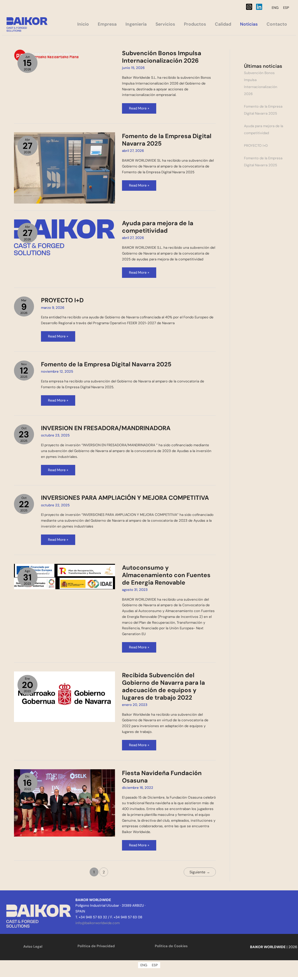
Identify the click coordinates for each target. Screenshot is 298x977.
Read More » (142, 107)
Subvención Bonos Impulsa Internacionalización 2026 (161, 57)
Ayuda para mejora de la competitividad (157, 227)
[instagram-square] (250, 6)
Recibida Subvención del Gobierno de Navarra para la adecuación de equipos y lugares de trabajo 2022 (163, 686)
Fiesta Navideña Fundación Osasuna (162, 776)
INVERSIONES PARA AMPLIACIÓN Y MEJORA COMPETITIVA (125, 498)
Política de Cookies (171, 946)
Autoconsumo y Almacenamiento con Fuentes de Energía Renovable (166, 575)
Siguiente (200, 872)
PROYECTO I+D (62, 300)
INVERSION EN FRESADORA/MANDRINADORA (105, 428)
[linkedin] (260, 6)
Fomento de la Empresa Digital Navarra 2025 (166, 139)
